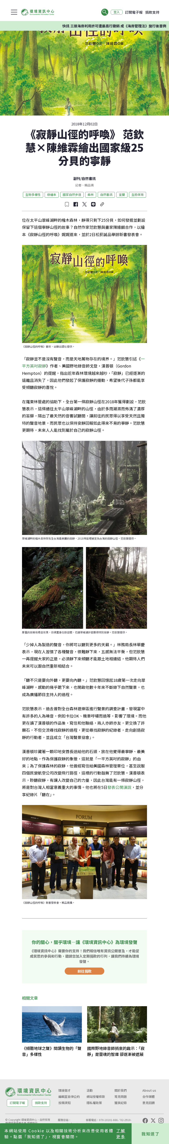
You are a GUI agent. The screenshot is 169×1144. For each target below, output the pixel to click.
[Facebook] (145, 1120)
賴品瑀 (89, 185)
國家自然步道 (72, 194)
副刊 (76, 178)
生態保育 (137, 194)
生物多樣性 (33, 194)
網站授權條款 (95, 1096)
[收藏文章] (67, 204)
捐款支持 (152, 12)
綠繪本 (51, 194)
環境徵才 (64, 1090)
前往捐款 (84, 971)
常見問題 (120, 1096)
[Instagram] (161, 1120)
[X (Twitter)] (153, 1120)
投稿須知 (64, 1102)
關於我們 (120, 1090)
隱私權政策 (94, 1102)
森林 (91, 194)
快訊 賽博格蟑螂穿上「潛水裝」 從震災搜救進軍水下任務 (118, 25)
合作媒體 (148, 1096)
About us (149, 1090)
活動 (89, 1090)
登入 (117, 12)
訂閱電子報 (134, 12)
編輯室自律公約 (69, 1096)
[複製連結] (102, 204)
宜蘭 (122, 194)
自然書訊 (89, 178)
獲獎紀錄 (120, 1102)
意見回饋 (148, 1102)
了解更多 (120, 1133)
